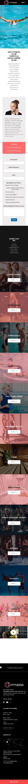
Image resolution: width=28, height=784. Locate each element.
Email (14, 175)
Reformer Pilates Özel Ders (12, 202)
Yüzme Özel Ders (10, 192)
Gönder (14, 219)
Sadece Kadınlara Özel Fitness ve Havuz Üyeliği (15, 188)
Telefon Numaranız (14, 167)
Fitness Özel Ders (10, 199)
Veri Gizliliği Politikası (8, 763)
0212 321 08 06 (6, 758)
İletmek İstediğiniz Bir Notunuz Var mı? (14, 206)
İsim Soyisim (14, 159)
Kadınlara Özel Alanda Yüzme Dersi (15, 197)
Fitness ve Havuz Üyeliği (12, 185)
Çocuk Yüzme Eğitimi (11, 194)
